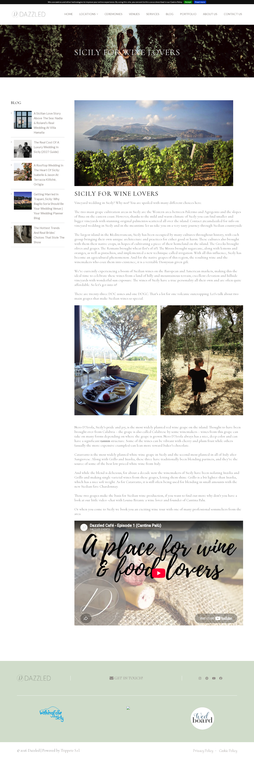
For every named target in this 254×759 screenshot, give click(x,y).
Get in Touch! (128, 678)
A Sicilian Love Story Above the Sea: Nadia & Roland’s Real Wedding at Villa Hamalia (48, 123)
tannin (105, 441)
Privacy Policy (203, 750)
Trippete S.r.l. (70, 750)
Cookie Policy (228, 750)
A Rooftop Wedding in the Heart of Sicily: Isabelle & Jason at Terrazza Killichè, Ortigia (48, 174)
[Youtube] (214, 678)
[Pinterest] (207, 678)
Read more (200, 2)
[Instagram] (200, 678)
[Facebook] (221, 678)
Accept (188, 2)
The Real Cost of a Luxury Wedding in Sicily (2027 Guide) (46, 147)
